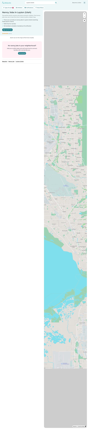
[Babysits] (6, 2)
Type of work (8, 7)
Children (19, 7)
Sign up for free (7, 29)
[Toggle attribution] (85, 426)
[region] (65, 219)
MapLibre (75, 426)
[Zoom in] (84, 13)
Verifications (29, 7)
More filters (40, 7)
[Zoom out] (84, 16)
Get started (22, 53)
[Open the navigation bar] (84, 2)
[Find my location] (84, 20)
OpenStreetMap (81, 426)
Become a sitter (76, 2)
